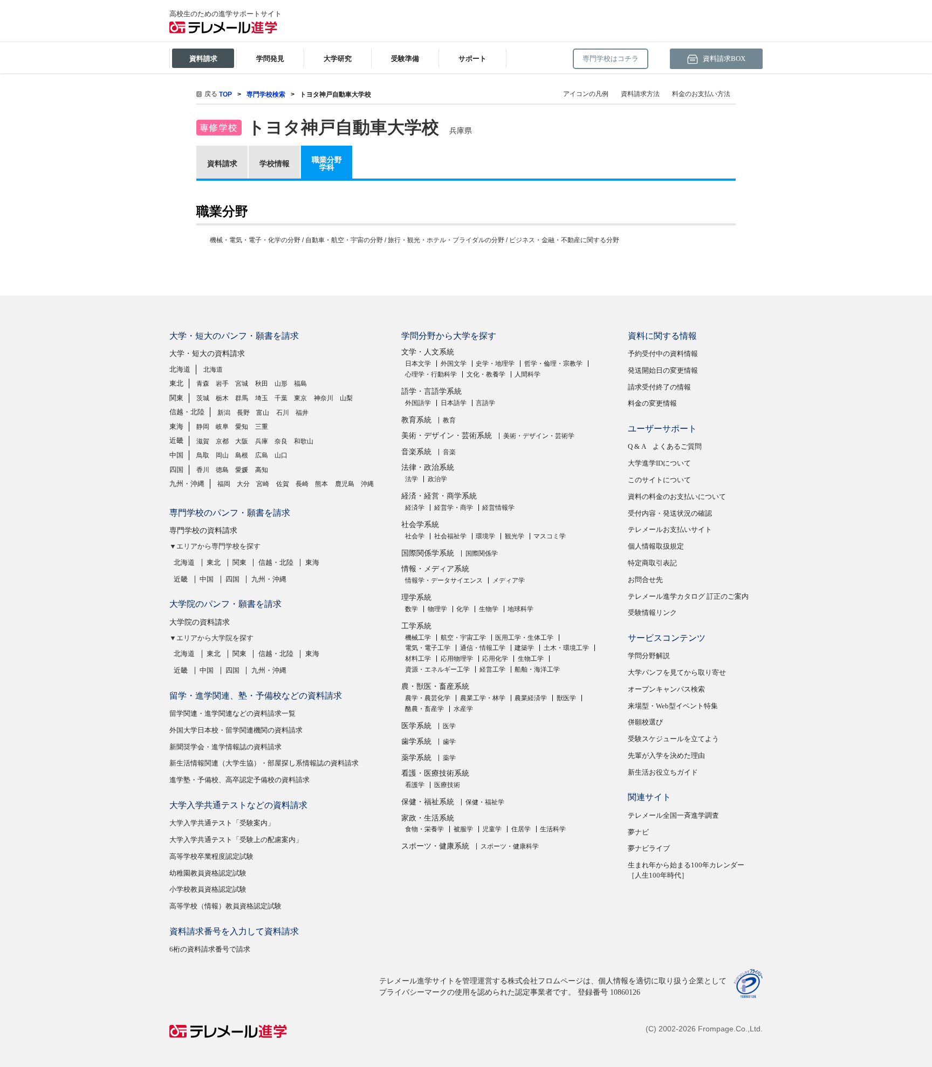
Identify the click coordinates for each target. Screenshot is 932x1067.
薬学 (449, 758)
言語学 (485, 403)
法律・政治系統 (427, 467)
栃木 (222, 398)
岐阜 (222, 426)
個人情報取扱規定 (656, 546)
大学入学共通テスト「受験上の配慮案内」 (236, 840)
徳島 (222, 470)
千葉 (281, 398)
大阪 (241, 441)
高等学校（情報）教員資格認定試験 (225, 906)
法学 (411, 479)
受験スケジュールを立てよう (673, 739)
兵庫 (261, 441)
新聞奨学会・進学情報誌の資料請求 (225, 747)
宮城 (241, 383)
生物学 (488, 609)
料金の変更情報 (652, 403)
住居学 (521, 829)
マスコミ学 (549, 536)
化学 (462, 609)
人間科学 (527, 374)
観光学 (514, 536)
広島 (261, 455)
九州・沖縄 (186, 484)
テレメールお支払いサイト (670, 529)
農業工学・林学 (482, 698)
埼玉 (261, 398)
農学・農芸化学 (427, 698)
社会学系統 (420, 525)
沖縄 (367, 484)
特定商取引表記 (652, 563)
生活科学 (553, 829)
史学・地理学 (495, 363)
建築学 (524, 648)
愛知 (241, 426)
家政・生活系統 (427, 818)
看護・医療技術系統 (435, 773)
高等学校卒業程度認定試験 (211, 856)
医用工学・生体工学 (524, 637)
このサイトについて (659, 480)
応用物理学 (457, 658)
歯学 (449, 741)
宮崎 (262, 484)
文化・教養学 (486, 374)
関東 (176, 398)
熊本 (321, 484)
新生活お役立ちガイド (663, 772)
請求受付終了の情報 (659, 387)
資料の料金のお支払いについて (677, 497)
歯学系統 (416, 741)
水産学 (463, 709)
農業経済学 (531, 698)
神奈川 (323, 398)
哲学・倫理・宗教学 (553, 363)
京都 (222, 441)
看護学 (414, 785)
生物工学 (531, 658)
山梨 (346, 398)
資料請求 (222, 163)
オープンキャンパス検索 (666, 689)
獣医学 (566, 698)
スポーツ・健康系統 (435, 846)
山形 (281, 383)
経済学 (414, 507)
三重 (261, 426)
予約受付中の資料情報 (663, 354)
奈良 (281, 441)
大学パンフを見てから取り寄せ (677, 672)
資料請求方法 (640, 94)
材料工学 (418, 658)
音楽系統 (416, 452)
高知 (261, 470)
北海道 (179, 369)
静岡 (202, 426)
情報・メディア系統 (435, 569)
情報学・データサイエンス (444, 580)
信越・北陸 (186, 412)
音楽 (449, 452)
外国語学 (418, 403)
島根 (241, 455)
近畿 (176, 440)
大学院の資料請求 (199, 622)
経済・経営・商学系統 (439, 496)
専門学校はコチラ (610, 58)
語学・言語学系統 (431, 391)
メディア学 (508, 580)
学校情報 (274, 163)
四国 (176, 470)
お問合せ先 (645, 580)
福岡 (223, 484)
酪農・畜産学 (424, 709)
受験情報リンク (652, 612)
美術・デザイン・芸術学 (538, 436)
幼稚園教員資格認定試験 (207, 873)
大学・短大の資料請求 (207, 354)
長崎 (302, 484)
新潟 (223, 412)
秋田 (261, 383)
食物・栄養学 (424, 829)
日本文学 (418, 363)
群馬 (241, 398)
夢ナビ (638, 832)
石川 (282, 412)
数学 (411, 609)
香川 (202, 470)
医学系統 (416, 726)
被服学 (463, 829)
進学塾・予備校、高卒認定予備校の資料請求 (239, 780)
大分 (243, 484)
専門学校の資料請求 (203, 530)
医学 (449, 726)
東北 (176, 383)
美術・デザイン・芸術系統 (446, 436)
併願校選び (645, 722)
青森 (202, 383)
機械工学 (418, 637)
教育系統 (416, 420)
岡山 (222, 455)
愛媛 (241, 470)
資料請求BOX (723, 58)
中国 (176, 455)
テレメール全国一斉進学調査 (673, 815)
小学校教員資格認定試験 (207, 889)
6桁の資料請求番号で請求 (209, 949)
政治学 (437, 479)
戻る (210, 94)
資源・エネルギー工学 (437, 669)
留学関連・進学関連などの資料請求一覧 (232, 713)
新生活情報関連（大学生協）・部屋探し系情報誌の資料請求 (264, 763)
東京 (300, 398)
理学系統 (416, 597)
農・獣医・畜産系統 (435, 686)
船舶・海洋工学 (537, 669)
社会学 (414, 536)
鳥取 (202, 455)
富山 (262, 412)
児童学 (492, 829)
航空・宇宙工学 (463, 637)
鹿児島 (344, 484)
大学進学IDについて (659, 463)
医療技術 (447, 785)
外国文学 (454, 363)
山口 (281, 455)
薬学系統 (416, 758)
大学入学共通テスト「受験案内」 (222, 823)
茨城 (202, 398)
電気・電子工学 (427, 648)
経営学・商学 (453, 507)
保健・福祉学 (484, 802)
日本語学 (454, 403)
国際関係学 (481, 553)
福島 (300, 383)
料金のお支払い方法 (701, 94)
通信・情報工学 (482, 648)
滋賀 (202, 441)
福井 (302, 412)
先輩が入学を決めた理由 (666, 755)
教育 (449, 420)
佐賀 (282, 484)
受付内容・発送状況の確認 (670, 513)
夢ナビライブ (649, 848)
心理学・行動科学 (431, 374)
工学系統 (416, 626)
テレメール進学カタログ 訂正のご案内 (688, 596)
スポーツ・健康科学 (510, 846)
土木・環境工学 (566, 648)
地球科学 (520, 609)
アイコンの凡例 (585, 94)
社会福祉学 (450, 536)
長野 (243, 412)
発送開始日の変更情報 (663, 370)
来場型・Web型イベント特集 (673, 706)
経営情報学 (498, 507)
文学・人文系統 (427, 352)
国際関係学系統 (427, 553)
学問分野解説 (649, 656)
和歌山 (303, 441)
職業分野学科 (327, 163)
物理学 (437, 609)
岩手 (222, 383)
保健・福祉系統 (427, 802)
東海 (176, 426)
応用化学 (495, 658)
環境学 (485, 536)
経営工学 (492, 669)
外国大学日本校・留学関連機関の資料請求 (236, 730)
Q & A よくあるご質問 (665, 446)
